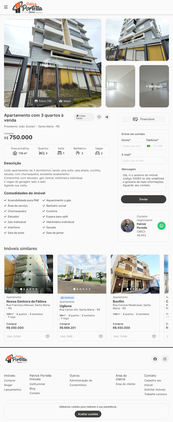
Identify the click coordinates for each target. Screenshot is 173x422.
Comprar (9, 380)
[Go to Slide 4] (30, 289)
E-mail (126, 154)
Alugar (8, 385)
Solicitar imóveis (154, 389)
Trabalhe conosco (155, 394)
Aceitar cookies (88, 414)
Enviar (144, 199)
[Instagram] (165, 359)
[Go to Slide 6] (36, 289)
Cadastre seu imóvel (152, 383)
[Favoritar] (99, 117)
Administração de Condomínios (81, 383)
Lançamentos (12, 389)
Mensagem (129, 169)
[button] (28, 274)
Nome (126, 140)
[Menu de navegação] (6, 7)
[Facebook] (155, 359)
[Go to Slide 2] (24, 289)
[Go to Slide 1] (21, 289)
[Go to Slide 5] (33, 289)
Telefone (152, 140)
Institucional (37, 384)
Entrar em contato (133, 134)
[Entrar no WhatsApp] (161, 226)
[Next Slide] (49, 274)
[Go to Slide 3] (27, 289)
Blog (32, 388)
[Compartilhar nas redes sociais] (107, 117)
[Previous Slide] (7, 274)
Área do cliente (125, 384)
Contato (35, 393)
